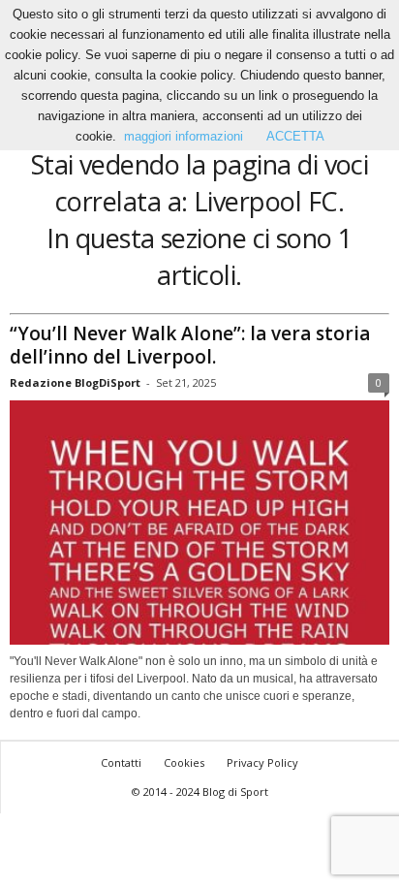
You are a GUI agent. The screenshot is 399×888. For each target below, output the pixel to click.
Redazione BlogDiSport (75, 382)
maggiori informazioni (183, 136)
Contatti (121, 762)
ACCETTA (295, 136)
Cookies (184, 762)
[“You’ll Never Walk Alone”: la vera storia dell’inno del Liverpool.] (199, 523)
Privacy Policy (262, 762)
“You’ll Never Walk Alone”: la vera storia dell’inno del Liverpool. (190, 345)
